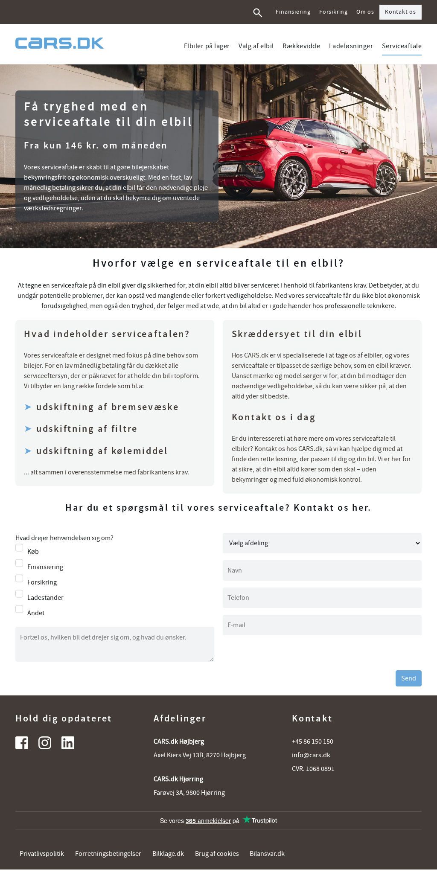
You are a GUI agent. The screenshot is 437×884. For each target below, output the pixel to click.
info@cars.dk (311, 755)
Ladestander (45, 597)
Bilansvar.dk (267, 853)
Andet (35, 613)
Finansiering (293, 12)
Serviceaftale (402, 46)
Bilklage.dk (168, 853)
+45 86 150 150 (312, 741)
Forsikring (333, 12)
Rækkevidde (301, 46)
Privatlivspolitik (42, 853)
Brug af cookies (217, 853)
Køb (33, 551)
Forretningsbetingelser (108, 853)
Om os (365, 12)
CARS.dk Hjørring (178, 779)
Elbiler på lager (207, 46)
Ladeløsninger (351, 46)
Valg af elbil (256, 46)
